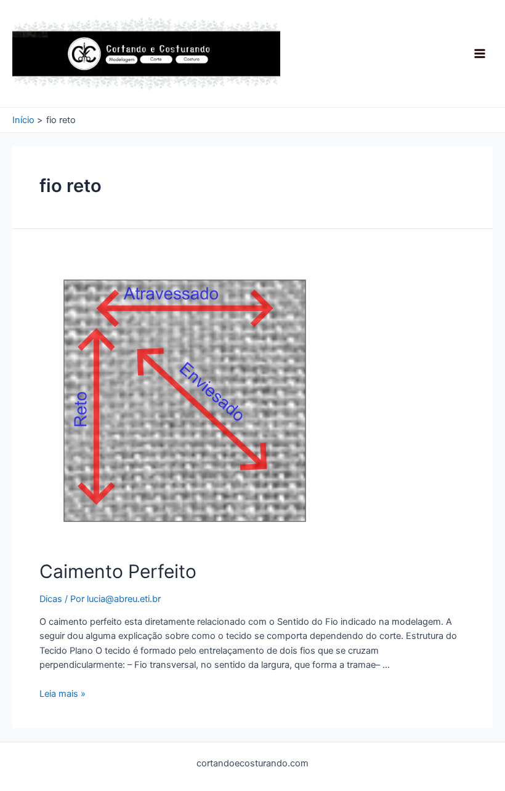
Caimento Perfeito (117, 571)
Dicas (50, 598)
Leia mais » (62, 693)
